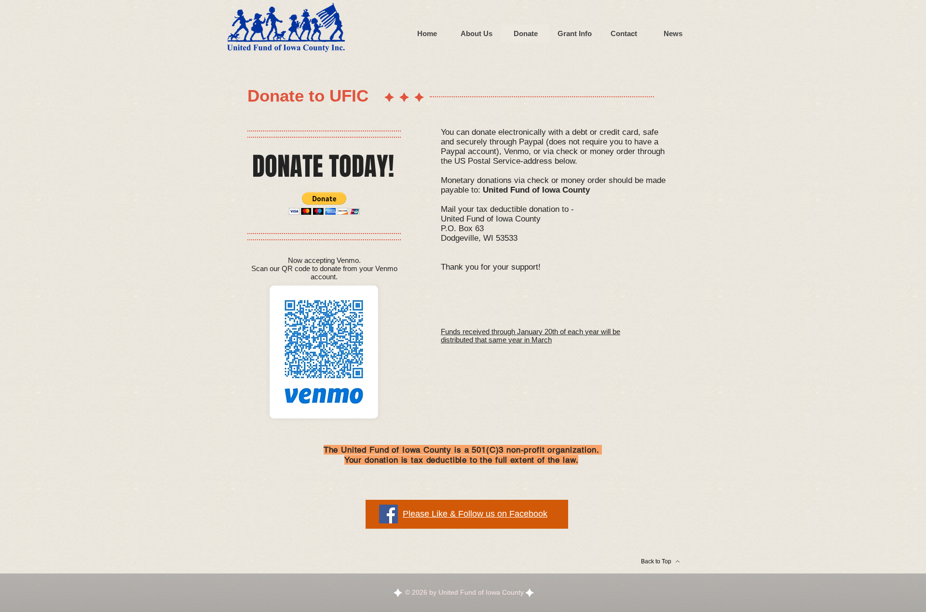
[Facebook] (388, 514)
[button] (324, 203)
